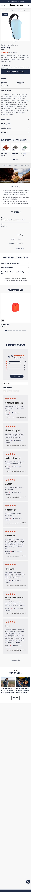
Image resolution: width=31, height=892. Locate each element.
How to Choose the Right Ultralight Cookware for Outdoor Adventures (22, 690)
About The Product (6, 91)
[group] (15, 26)
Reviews (27, 165)
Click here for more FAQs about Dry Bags (15, 280)
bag (4, 391)
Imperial (18, 248)
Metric (22, 248)
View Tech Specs (6, 61)
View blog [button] (15, 698)
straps (9, 391)
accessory (16, 391)
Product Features (5, 119)
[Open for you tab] (28, 882)
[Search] (4, 5)
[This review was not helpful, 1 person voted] (23, 650)
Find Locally (4, 132)
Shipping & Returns (6, 128)
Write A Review (17, 376)
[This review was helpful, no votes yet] (20, 417)
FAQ (22, 165)
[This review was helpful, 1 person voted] (20, 650)
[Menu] (2, 5)
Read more (18, 642)
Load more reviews (15, 660)
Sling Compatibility (6, 124)
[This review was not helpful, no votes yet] (23, 417)
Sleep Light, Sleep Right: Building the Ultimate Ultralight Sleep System (8, 690)
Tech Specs (16, 165)
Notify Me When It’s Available (15, 72)
